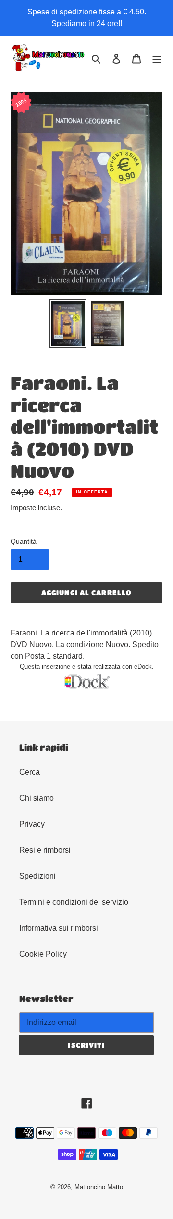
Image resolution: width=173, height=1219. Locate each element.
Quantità (24, 541)
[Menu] (157, 58)
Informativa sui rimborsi (58, 928)
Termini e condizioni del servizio (73, 902)
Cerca (29, 772)
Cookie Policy (43, 954)
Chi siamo (36, 798)
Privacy (32, 824)
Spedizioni (37, 876)
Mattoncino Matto (98, 1187)
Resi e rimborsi (45, 850)
